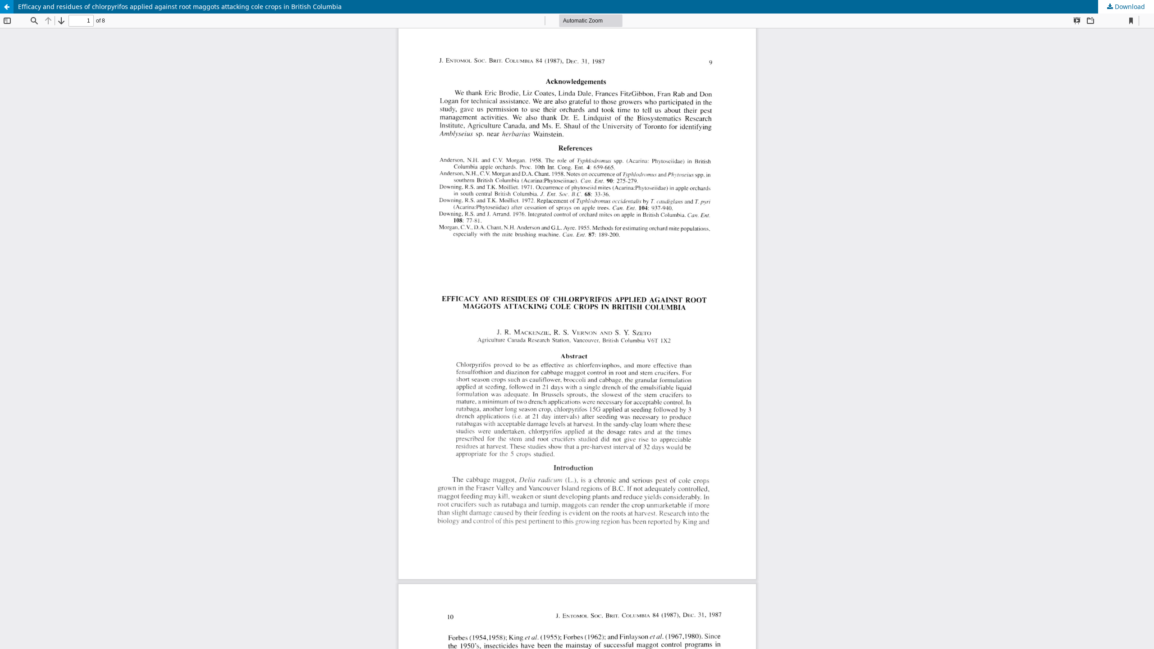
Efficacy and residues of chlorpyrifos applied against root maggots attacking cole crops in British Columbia (180, 6)
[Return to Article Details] (7, 7)
